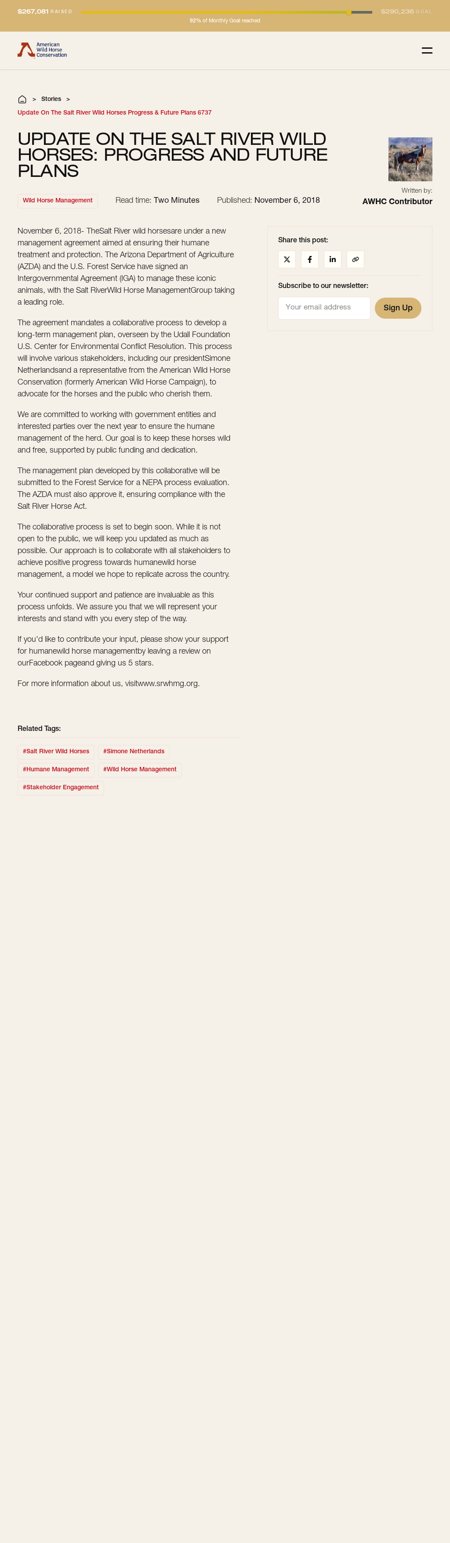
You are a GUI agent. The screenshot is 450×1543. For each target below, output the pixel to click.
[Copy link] (355, 259)
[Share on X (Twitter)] (287, 259)
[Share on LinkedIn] (332, 259)
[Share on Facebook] (310, 259)
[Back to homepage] (42, 50)
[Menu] (427, 50)
